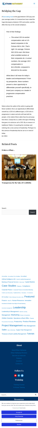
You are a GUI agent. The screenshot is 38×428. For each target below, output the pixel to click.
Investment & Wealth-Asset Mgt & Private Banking (13, 303)
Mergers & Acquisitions (25, 315)
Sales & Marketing (11, 330)
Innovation (28, 300)
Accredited (24, 276)
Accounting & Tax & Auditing (14, 276)
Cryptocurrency (17, 292)
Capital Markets (30, 282)
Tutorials (30, 334)
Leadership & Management (10, 311)
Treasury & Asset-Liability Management (14, 334)
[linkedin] (19, 375)
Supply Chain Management (24, 330)
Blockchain (21, 282)
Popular (32, 318)
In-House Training (19, 387)
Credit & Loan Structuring (7, 292)
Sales (4, 330)
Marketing (15, 315)
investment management (7, 308)
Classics (19, 286)
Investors (19, 361)
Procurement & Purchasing (7, 321)
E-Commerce (30, 292)
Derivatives (23, 292)
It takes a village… (8, 150)
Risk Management (29, 326)
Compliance (26, 286)
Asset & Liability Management (23, 279)
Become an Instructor (19, 355)
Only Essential (19, 416)
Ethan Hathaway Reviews (19, 353)
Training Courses (19, 384)
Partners (19, 358)
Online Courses (7, 318)
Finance (4, 300)
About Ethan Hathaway (19, 350)
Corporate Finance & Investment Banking (23, 289)
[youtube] (15, 375)
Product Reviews (29, 321)
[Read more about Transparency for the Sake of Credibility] (19, 167)
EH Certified (5, 297)
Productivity (18, 321)
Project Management (12, 325)
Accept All (19, 412)
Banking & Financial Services (10, 282)
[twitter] (22, 375)
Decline (19, 424)
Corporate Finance (7, 289)
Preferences (19, 420)
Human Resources (18, 300)
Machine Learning (23, 311)
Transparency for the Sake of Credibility (16, 183)
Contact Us (19, 363)
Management (6, 315)
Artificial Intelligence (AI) (9, 279)
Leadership (19, 307)
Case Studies (9, 285)
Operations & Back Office (21, 318)
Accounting (4, 276)
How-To (9, 300)
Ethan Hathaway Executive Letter (16, 297)
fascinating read (8, 16)
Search (4, 208)
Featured (29, 296)
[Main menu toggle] (34, 4)
